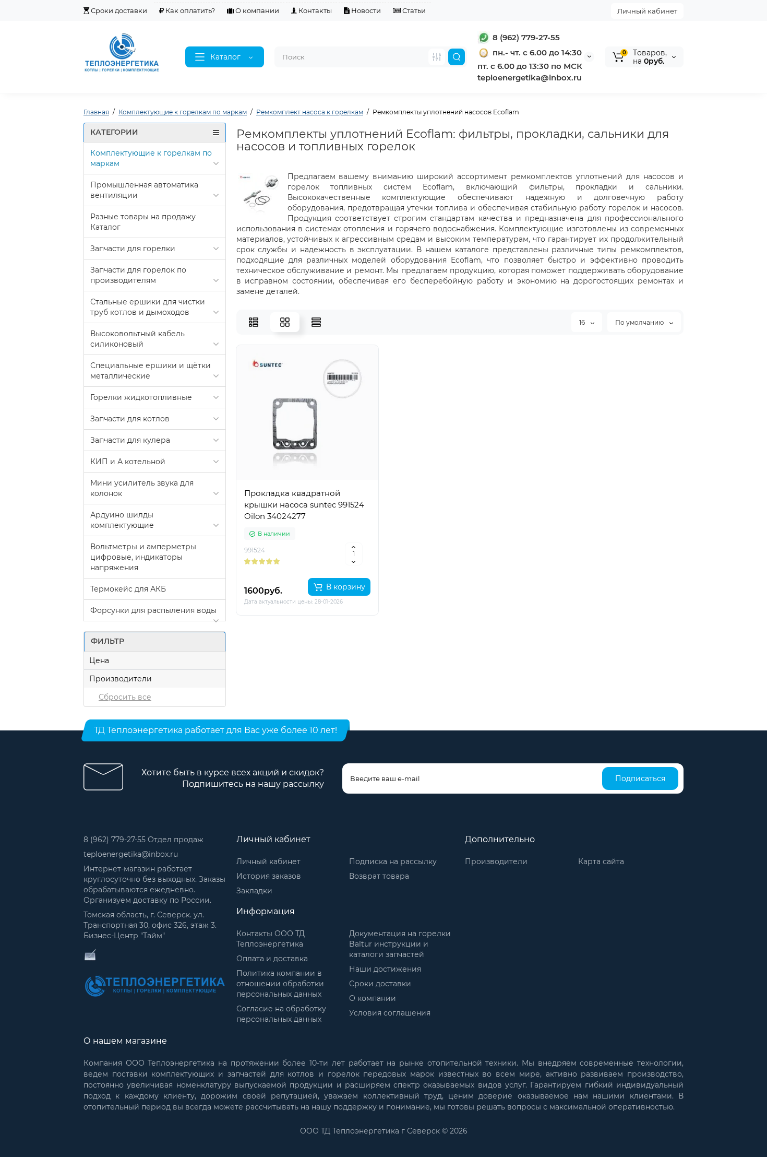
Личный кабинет (647, 11)
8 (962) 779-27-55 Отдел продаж (143, 839)
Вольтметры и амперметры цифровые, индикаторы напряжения (143, 557)
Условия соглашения (389, 1013)
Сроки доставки (118, 10)
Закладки (254, 890)
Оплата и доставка (272, 958)
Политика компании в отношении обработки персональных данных (280, 984)
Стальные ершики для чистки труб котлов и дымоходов (147, 307)
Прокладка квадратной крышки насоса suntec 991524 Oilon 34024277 (304, 504)
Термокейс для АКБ (128, 589)
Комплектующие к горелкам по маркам (151, 158)
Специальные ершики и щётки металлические (150, 371)
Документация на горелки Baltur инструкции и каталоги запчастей (400, 944)
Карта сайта (601, 861)
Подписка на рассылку (393, 861)
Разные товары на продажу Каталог (143, 222)
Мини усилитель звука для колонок (142, 488)
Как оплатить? (189, 10)
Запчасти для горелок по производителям (138, 275)
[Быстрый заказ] (307, 553)
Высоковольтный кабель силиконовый (137, 339)
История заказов (268, 876)
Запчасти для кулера (130, 440)
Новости (365, 10)
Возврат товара (379, 876)
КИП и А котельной (127, 461)
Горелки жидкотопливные (141, 397)
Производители (496, 861)
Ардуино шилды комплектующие (122, 520)
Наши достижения (385, 969)
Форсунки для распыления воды (153, 610)
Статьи (413, 10)
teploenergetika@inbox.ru (130, 854)
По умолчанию (640, 322)
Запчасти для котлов (130, 418)
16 (582, 322)
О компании (256, 10)
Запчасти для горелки (132, 248)
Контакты (314, 10)
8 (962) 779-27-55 (525, 37)
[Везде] (436, 57)
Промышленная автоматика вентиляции (144, 190)
